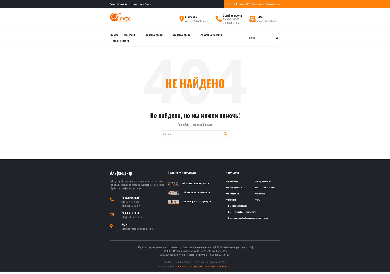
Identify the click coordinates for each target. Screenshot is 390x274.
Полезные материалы (237, 205)
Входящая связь (264, 181)
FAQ (258, 199)
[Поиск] (277, 38)
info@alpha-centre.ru (266, 21)
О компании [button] (130, 34)
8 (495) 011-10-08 (231, 19)
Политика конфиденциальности (242, 211)
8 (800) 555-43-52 (231, 22)
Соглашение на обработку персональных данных (248, 217)
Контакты (230, 4)
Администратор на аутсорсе (196, 201)
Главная (114, 34)
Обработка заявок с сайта (195, 183)
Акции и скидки (121, 40)
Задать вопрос (258, 4)
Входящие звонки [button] (154, 34)
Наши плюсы (233, 193)
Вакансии (240, 4)
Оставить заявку (273, 4)
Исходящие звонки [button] (182, 34)
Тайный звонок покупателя (196, 192)
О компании (233, 181)
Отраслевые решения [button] (211, 34)
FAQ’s (248, 4)
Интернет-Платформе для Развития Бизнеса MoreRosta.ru (203, 266)
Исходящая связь (235, 187)
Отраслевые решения (266, 187)
